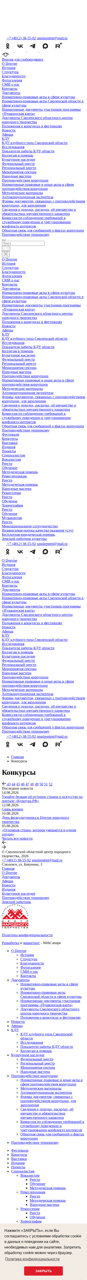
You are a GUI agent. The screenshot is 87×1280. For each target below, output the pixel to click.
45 (18, 784)
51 (46, 784)
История (8, 68)
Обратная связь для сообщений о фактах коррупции (43, 230)
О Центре (9, 64)
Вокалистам (11, 459)
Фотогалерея (12, 80)
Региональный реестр (19, 168)
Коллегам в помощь (17, 155)
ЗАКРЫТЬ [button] (43, 1271)
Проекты (9, 451)
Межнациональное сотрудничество (30, 526)
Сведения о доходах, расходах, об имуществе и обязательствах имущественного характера (39, 212)
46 (23, 784)
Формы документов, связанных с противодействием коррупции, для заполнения (43, 203)
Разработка (10, 943)
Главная (8, 868)
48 (32, 784)
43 (9, 784)
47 (27, 784)
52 (50, 784)
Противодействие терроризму (25, 234)
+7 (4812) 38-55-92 (16, 860)
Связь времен (12, 809)
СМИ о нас (10, 84)
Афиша (7, 134)
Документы (11, 93)
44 (13, 784)
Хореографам (12, 505)
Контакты (9, 89)
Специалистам (13, 455)
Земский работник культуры (24, 539)
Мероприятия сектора (19, 172)
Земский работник (16, 902)
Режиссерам (11, 493)
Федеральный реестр (18, 164)
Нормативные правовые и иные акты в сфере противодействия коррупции (38, 187)
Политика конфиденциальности (27, 935)
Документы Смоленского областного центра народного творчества (49, 1011)
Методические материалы (22, 193)
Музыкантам (12, 518)
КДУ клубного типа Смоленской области (35, 143)
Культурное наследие (18, 159)
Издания (8, 447)
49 (37, 784)
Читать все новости (17, 838)
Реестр (7, 464)
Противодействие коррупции (25, 180)
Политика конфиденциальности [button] (32, 1259)
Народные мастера (16, 176)
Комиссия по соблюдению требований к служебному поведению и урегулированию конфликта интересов (36, 222)
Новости (9, 130)
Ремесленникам (14, 476)
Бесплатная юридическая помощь (28, 534)
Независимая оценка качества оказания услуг (38, 530)
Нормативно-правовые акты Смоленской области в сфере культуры (51, 994)
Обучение (9, 468)
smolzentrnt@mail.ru (52, 38)
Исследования (13, 147)
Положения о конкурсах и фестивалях (32, 126)
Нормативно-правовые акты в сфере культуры (38, 97)
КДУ (6, 139)
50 (41, 784)
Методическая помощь (20, 472)
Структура (10, 72)
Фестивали (10, 434)
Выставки (10, 443)
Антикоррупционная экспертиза (27, 197)
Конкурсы (10, 439)
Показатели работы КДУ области (28, 151)
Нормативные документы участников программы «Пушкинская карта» (50, 1003)
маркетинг (31, 943)
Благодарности (14, 76)
